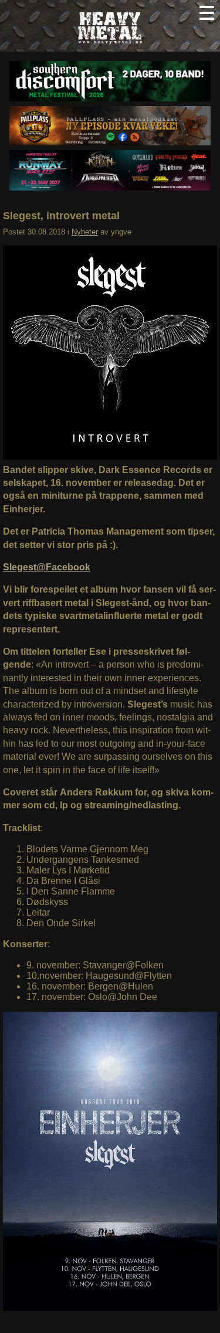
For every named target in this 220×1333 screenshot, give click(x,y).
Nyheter (85, 231)
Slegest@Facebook (46, 567)
